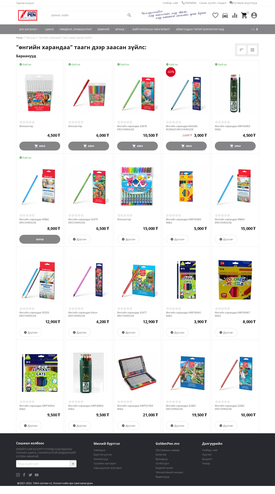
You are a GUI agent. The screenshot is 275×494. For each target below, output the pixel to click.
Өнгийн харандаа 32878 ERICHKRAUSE (132, 128)
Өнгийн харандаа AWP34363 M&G (232, 128)
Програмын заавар (168, 450)
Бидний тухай (164, 468)
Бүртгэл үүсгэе (103, 454)
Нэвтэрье (99, 450)
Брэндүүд (161, 459)
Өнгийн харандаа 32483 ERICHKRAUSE (180, 407)
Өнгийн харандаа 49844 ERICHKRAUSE (229, 221)
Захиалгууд (101, 459)
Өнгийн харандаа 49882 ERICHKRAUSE (34, 221)
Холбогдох (162, 463)
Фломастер (26, 126)
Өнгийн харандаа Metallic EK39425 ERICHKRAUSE (182, 128)
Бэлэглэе (161, 454)
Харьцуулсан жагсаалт (108, 468)
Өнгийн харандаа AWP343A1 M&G (183, 314)
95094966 (188, 3)
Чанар (206, 463)
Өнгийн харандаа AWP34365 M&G (183, 221)
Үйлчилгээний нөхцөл (169, 472)
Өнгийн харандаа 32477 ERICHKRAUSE (132, 314)
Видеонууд (162, 476)
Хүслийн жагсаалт (105, 463)
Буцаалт (207, 459)
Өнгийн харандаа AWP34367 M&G (232, 314)
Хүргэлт (207, 454)
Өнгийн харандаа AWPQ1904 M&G (135, 407)
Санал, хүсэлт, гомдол (212, 3)
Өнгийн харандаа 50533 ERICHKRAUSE (34, 314)
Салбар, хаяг (170, 3)
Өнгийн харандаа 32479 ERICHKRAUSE (83, 221)
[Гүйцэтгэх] (73, 463)
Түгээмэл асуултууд (243, 3)
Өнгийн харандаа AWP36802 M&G (85, 407)
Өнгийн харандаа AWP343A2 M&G (37, 407)
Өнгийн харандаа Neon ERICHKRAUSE (82, 314)
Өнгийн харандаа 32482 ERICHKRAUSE (229, 407)
